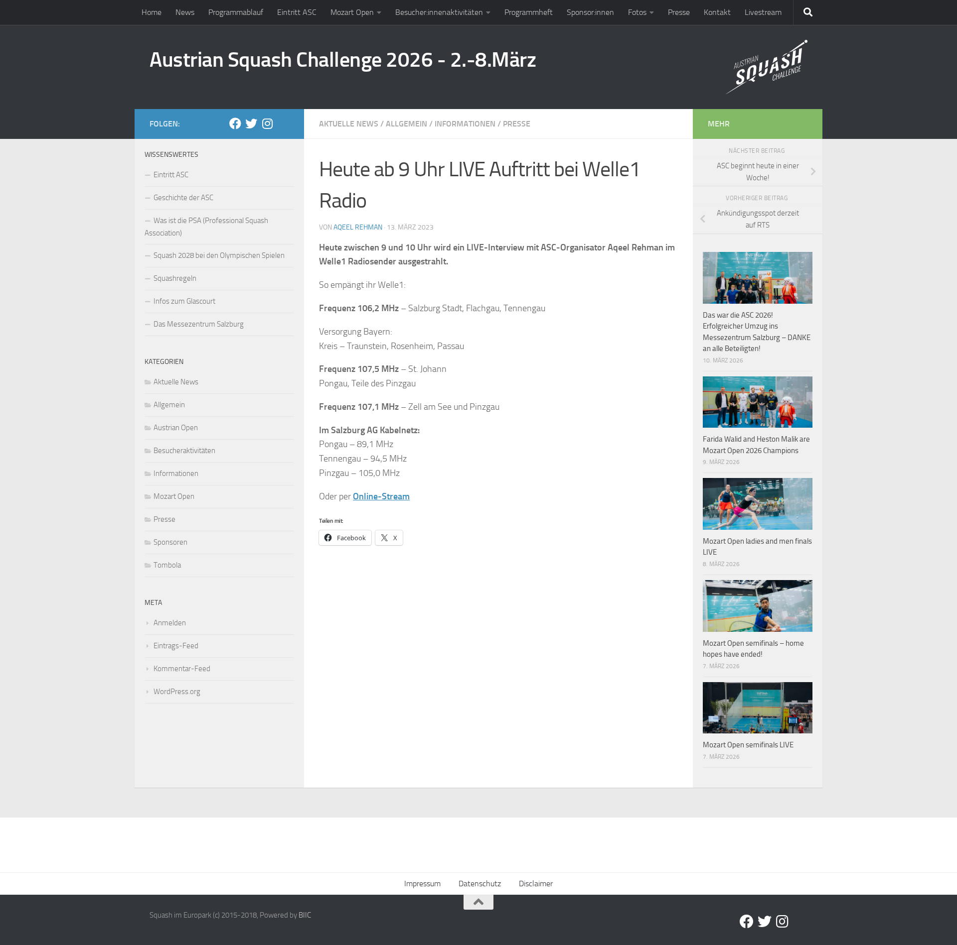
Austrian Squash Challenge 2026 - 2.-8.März (343, 59)
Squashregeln (175, 278)
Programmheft (528, 12)
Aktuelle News (348, 123)
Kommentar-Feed (182, 668)
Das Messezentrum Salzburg (199, 324)
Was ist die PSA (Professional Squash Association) (206, 226)
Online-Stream (381, 496)
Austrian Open (176, 427)
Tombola (167, 565)
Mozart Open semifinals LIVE (748, 744)
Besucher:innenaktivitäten (439, 12)
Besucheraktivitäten (184, 450)
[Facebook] (235, 123)
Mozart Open (352, 12)
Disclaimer (536, 883)
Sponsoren (170, 542)
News (184, 12)
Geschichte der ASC (183, 197)
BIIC (305, 915)
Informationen (465, 123)
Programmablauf (235, 12)
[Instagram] (267, 123)
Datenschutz (480, 883)
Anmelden (170, 622)
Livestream (763, 12)
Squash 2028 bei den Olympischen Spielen (219, 255)
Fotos (637, 12)
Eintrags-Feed (176, 645)
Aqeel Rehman (357, 227)
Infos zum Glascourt (184, 301)
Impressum (422, 883)
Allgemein (406, 123)
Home (151, 12)
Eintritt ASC (297, 12)
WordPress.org (177, 691)
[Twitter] (251, 123)
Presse (679, 12)
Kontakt (717, 12)
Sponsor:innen (590, 12)
